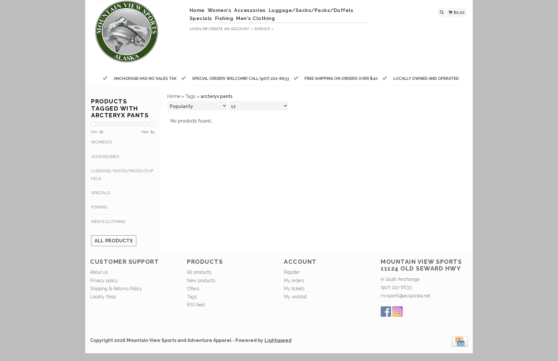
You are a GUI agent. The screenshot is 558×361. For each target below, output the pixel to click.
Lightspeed (278, 340)
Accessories (250, 10)
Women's (220, 10)
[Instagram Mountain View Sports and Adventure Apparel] (397, 311)
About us (99, 272)
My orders (294, 280)
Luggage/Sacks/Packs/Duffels (311, 10)
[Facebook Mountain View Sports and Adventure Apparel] (386, 311)
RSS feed (196, 304)
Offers (193, 288)
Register (292, 272)
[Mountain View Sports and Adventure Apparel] (137, 34)
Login (196, 29)
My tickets (294, 288)
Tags (190, 96)
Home (197, 10)
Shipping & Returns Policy (116, 288)
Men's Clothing (255, 18)
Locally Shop (103, 296)
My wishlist (295, 296)
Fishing (224, 18)
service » (264, 29)
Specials (201, 18)
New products (201, 280)
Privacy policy (104, 280)
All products (114, 240)
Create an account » (231, 29)
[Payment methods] (460, 341)
